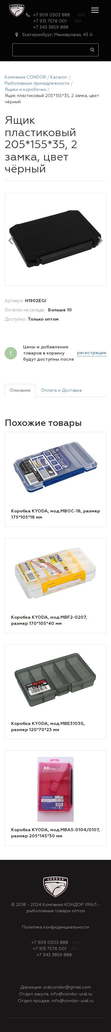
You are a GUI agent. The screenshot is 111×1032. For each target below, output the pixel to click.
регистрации (91, 353)
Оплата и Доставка (61, 390)
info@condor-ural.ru (71, 994)
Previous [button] (10, 240)
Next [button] (100, 240)
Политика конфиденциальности (55, 927)
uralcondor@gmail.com (67, 987)
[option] (55, 239)
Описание (20, 390)
